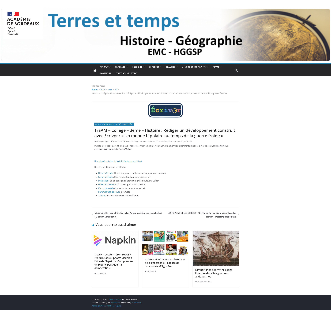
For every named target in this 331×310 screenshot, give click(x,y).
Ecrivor (152, 141)
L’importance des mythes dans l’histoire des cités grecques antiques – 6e (213, 273)
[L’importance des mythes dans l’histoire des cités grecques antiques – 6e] (216, 232)
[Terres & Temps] (95, 70)
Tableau (102, 195)
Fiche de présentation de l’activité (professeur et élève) (118, 161)
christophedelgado (103, 141)
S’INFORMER (120, 67)
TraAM (216, 67)
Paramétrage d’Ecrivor (109, 191)
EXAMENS (170, 67)
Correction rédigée (107, 188)
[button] (126, 67)
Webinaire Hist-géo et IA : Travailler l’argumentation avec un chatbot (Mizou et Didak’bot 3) (128, 215)
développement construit (140, 141)
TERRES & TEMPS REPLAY (126, 73)
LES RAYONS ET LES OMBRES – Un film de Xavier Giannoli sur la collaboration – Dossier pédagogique (202, 215)
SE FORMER (154, 67)
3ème (127, 141)
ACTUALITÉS (105, 67)
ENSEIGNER (137, 67)
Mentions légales (113, 306)
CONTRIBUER (105, 73)
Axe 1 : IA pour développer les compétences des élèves (114, 124)
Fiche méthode (105, 173)
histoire (171, 141)
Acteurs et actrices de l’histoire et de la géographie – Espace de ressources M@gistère (165, 263)
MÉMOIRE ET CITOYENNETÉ (194, 67)
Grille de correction (107, 184)
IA (175, 141)
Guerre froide (162, 141)
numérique (182, 141)
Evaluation (103, 180)
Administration (98, 306)
